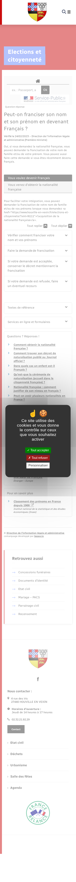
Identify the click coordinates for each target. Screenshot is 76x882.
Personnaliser (38, 465)
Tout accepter (39, 450)
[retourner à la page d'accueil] (37, 12)
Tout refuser (39, 457)
